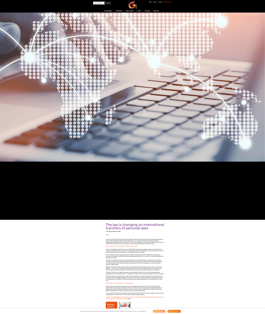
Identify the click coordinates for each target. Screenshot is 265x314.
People (139, 11)
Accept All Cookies (174, 311)
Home (150, 2)
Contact (160, 2)
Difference (119, 11)
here (129, 298)
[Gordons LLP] (132, 5)
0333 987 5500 (167, 2)
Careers (155, 2)
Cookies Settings (159, 311)
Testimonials (108, 11)
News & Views (130, 11)
